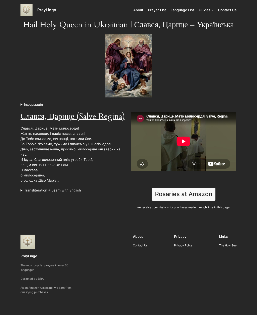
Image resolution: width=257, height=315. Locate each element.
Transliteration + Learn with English (52, 190)
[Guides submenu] (212, 10)
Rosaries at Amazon (183, 194)
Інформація (33, 104)
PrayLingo (46, 9)
